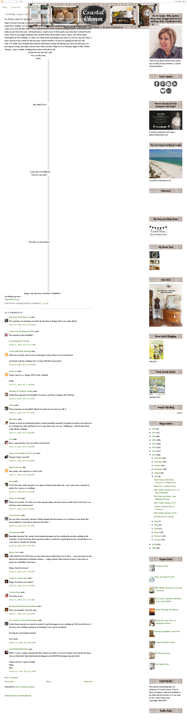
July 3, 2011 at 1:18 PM (21, 385)
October (157, 465)
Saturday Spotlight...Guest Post (167, 631)
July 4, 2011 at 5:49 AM (22, 546)
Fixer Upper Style (162, 664)
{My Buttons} (59, 7)
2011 (154, 455)
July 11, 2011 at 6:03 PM (22, 643)
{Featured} (29, 7)
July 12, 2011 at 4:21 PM (22, 671)
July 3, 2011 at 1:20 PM (21, 399)
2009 (154, 548)
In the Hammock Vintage (19, 341)
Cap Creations (15, 515)
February (158, 536)
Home (4, 7)
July (156, 476)
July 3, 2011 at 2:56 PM (21, 447)
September (158, 469)
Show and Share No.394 (164, 577)
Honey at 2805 (15, 498)
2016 (154, 436)
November (158, 462)
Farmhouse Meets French (165, 642)
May (156, 525)
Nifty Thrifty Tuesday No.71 (165, 503)
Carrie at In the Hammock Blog (21, 331)
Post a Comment (11, 678)
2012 (154, 451)
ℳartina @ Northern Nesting (21, 391)
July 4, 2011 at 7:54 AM (22, 572)
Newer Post (9, 682)
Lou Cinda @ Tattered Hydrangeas (23, 620)
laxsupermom (14, 532)
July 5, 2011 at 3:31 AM (22, 600)
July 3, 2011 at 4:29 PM (21, 492)
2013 (154, 447)
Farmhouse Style (161, 566)
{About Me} (16, 7)
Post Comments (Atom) (25, 687)
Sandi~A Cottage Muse (18, 578)
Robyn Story (14, 552)
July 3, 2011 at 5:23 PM (21, 509)
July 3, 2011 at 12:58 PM (22, 365)
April (156, 529)
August (157, 473)
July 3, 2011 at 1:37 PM (21, 413)
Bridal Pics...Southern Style (165, 486)
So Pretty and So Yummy (18, 19)
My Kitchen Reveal (162, 653)
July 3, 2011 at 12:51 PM (22, 345)
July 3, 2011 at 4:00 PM (21, 475)
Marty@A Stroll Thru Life (19, 317)
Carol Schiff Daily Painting (20, 351)
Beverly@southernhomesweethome (23, 606)
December (158, 458)
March (157, 532)
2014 (154, 444)
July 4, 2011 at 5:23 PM (21, 586)
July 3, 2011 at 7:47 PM (21, 526)
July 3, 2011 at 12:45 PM (22, 325)
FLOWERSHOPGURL (18, 649)
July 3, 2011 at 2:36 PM (21, 433)
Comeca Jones (14, 592)
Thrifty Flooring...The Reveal (166, 610)
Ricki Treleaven (15, 467)
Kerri (11, 481)
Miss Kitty (13, 419)
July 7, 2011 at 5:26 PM (21, 614)
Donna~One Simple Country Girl (22, 453)
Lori (11, 439)
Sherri (11, 405)
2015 (154, 440)
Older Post (88, 682)
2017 (154, 433)
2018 (154, 429)
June (156, 521)
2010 (154, 544)
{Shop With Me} (43, 7)
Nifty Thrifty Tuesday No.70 (165, 513)
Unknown (13, 371)
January (158, 540)
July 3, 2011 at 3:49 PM (21, 461)
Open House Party (12, 299)
